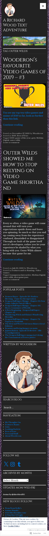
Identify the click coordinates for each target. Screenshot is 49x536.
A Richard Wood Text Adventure (15, 25)
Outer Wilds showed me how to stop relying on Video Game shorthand (23, 170)
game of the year (23, 138)
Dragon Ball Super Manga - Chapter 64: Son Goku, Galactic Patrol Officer (25, 302)
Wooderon (38, 133)
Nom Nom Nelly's (13, 508)
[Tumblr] (19, 464)
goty (34, 138)
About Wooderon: (13, 436)
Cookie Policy (14, 526)
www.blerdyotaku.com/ (15, 513)
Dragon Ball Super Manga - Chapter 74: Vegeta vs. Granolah (22, 320)
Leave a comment (11, 142)
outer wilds (15, 140)
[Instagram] (13, 464)
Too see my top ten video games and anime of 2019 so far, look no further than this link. (23, 115)
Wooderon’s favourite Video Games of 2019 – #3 (24, 68)
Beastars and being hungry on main (21, 328)
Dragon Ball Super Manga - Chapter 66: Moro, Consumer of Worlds (23, 307)
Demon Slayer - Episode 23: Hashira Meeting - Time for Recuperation (21, 297)
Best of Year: (22, 136)
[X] (6, 464)
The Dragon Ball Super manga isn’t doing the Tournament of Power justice (24, 336)
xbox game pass (21, 277)
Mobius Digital (38, 275)
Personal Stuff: (11, 434)
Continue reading (13, 125)
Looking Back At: (13, 429)
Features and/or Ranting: (23, 270)
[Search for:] (24, 408)
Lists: (7, 427)
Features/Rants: (12, 425)
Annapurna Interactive (20, 275)
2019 (14, 136)
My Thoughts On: (13, 422)
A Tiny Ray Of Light (14, 515)
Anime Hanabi (11, 510)
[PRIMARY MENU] (43, 6)
